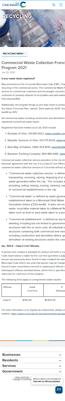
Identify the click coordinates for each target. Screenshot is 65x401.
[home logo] (14, 5)
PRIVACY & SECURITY (40, 377)
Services (9, 366)
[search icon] (54, 5)
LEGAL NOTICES (22, 377)
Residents (10, 360)
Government (12, 371)
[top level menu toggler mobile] (61, 5)
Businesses (11, 354)
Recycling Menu (13, 53)
